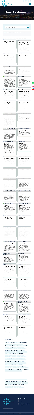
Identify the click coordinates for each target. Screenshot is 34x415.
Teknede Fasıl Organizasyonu (24, 91)
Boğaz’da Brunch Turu (8, 78)
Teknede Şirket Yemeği (23, 143)
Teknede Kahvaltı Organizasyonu (7, 68)
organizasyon (23, 366)
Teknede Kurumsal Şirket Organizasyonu (23, 131)
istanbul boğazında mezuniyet (8, 350)
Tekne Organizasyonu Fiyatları (9, 169)
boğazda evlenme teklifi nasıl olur (22, 342)
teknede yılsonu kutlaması (20, 347)
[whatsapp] (30, 1)
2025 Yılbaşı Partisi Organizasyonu (7, 280)
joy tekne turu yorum (14, 353)
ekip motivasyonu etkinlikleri (20, 358)
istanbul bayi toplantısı (25, 369)
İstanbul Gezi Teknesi (22, 78)
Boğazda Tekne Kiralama (8, 91)
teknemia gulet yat (21, 387)
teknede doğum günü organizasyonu (9, 356)
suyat (25, 384)
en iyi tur (6, 358)
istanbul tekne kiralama (21, 384)
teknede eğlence (26, 345)
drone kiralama (7, 347)
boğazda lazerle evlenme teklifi (16, 361)
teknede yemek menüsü (8, 345)
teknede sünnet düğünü (16, 367)
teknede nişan (14, 345)
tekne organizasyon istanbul (8, 369)
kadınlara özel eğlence (8, 366)
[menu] (30, 4)
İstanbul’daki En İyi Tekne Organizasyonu (23, 292)
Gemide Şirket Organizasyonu (24, 169)
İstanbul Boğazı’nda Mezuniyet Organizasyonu (9, 257)
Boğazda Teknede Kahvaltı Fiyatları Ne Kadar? (23, 43)
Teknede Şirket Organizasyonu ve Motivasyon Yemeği (9, 116)
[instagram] (23, 1)
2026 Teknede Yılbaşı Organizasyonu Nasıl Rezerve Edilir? (24, 194)
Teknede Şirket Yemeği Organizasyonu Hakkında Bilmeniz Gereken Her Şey (8, 132)
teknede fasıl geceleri (8, 353)
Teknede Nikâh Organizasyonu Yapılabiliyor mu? (9, 193)
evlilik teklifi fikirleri (23, 356)
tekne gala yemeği (7, 381)
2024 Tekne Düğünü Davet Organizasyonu (23, 280)
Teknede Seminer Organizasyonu (7, 206)
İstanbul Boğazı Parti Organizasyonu (7, 229)
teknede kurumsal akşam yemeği (24, 367)
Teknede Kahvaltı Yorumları (23, 67)
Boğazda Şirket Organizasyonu (9, 158)
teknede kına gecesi (19, 345)
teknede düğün (7, 342)
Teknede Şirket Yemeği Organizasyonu (23, 115)
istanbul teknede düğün (8, 384)
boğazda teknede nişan (8, 364)
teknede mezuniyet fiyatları (13, 342)
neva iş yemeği (7, 367)
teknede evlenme (20, 353)
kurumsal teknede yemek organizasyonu (17, 364)
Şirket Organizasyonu (22, 255)
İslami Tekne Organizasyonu (9, 303)
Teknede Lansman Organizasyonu (22, 206)
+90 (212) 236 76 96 (22, 398)
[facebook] (28, 1)
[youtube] (25, 1)
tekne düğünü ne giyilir (16, 369)
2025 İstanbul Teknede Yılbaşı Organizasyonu (24, 103)
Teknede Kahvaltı (7, 55)
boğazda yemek (14, 366)
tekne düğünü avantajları (13, 347)
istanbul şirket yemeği (8, 361)
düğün (21, 369)
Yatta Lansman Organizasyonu (24, 158)
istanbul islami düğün (16, 350)
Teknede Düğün (7, 316)
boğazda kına (22, 361)
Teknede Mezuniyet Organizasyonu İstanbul (8, 218)
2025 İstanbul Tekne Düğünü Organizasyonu (9, 244)
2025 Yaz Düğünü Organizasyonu (7, 144)
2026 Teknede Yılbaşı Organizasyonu (8, 328)
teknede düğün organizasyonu (12, 358)
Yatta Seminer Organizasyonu (9, 266)
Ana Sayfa (10, 14)
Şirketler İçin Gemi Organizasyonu (7, 292)
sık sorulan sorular (22, 350)
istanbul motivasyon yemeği (23, 381)
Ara (13, 14)
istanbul (11, 367)
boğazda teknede (18, 356)
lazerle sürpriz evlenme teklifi (15, 381)
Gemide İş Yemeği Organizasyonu (22, 218)
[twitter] (27, 1)
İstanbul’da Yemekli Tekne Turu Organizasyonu (9, 181)
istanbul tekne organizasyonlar (9, 387)
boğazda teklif (19, 366)
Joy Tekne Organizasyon (12, 413)
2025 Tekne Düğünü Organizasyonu (22, 267)
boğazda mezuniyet (14, 384)
